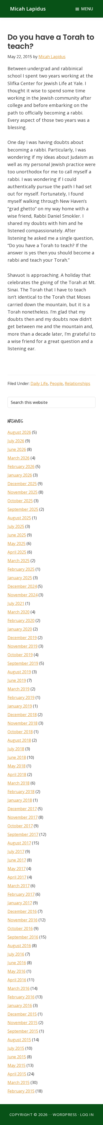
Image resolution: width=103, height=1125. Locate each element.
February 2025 (21, 569)
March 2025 (19, 560)
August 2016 (19, 945)
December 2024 (22, 586)
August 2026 (19, 432)
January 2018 (20, 800)
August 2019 (19, 672)
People (56, 383)
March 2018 (19, 783)
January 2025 (20, 577)
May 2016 (17, 971)
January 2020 (20, 629)
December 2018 (22, 714)
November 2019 (23, 646)
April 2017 (17, 877)
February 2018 (21, 791)
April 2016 (17, 980)
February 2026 (21, 466)
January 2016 (20, 1005)
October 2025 (20, 500)
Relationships (77, 383)
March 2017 (19, 885)
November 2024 (23, 595)
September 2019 (23, 663)
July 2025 (16, 526)
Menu (87, 9)
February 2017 (21, 894)
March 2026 (19, 458)
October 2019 (20, 654)
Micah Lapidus (28, 8)
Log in (87, 1114)
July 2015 (16, 1048)
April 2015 (17, 1074)
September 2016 (23, 937)
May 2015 (17, 1065)
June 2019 (17, 680)
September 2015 (23, 1031)
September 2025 (23, 509)
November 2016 (23, 920)
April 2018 (17, 774)
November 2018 (23, 723)
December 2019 (22, 637)
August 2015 (19, 1039)
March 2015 (19, 1082)
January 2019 (20, 706)
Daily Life (39, 383)
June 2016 (17, 962)
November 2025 (23, 492)
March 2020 (19, 612)
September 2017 (23, 834)
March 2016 (19, 988)
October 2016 (20, 928)
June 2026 (17, 449)
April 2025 (17, 552)
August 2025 (19, 518)
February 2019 (21, 697)
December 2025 (22, 483)
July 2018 (16, 749)
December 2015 (22, 1014)
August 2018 (19, 740)
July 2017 (16, 851)
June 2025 (17, 535)
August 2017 (19, 843)
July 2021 (16, 603)
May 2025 (17, 543)
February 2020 (21, 620)
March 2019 (19, 689)
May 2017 (17, 868)
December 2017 (22, 808)
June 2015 (17, 1057)
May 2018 (17, 766)
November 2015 (23, 1022)
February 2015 (21, 1091)
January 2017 (20, 903)
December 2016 (22, 911)
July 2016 (16, 954)
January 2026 (20, 475)
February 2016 (21, 997)
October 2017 (20, 826)
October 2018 (20, 731)
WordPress (65, 1114)
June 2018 (17, 757)
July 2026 (16, 441)
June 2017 (17, 860)
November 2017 (23, 817)
